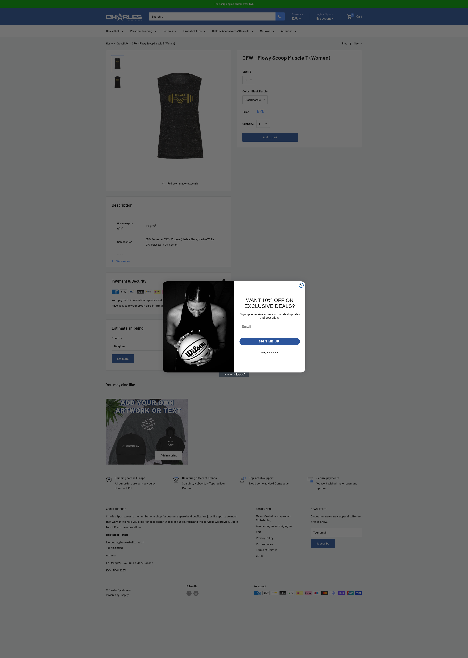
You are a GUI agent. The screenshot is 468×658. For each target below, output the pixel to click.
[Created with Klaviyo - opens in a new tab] (234, 374)
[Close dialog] (301, 285)
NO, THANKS (269, 352)
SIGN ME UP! (270, 341)
